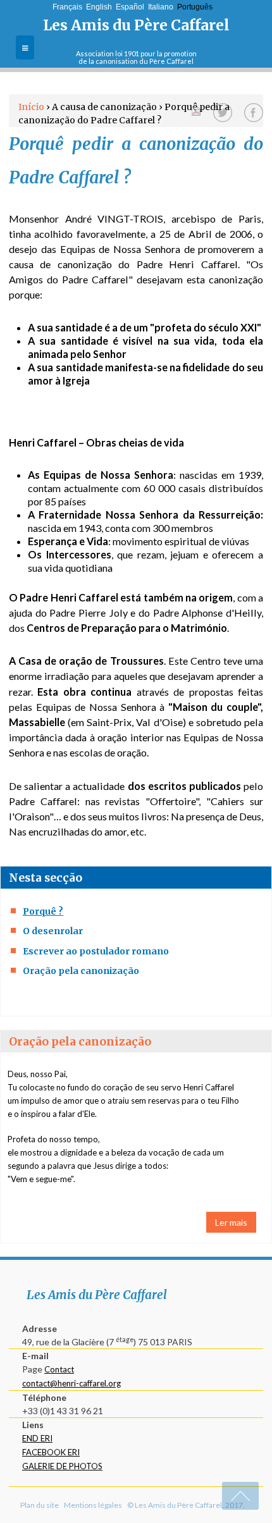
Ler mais (231, 1222)
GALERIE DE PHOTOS (62, 1466)
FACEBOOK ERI (51, 1452)
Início (31, 107)
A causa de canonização (104, 107)
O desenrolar (53, 931)
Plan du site (39, 1505)
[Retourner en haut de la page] (240, 1496)
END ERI (37, 1438)
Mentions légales (93, 1505)
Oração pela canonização (81, 971)
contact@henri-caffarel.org (71, 1383)
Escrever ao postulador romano (96, 951)
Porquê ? (43, 911)
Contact (59, 1369)
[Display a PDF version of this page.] (196, 110)
